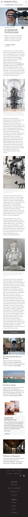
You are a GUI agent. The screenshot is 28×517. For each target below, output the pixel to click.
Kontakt (13, 470)
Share (22, 27)
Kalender (14, 502)
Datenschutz (9, 473)
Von (14, 395)
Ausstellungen (9, 4)
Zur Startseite (13, 332)
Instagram (24, 476)
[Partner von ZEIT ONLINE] (15, 1)
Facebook (20, 476)
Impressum (19, 470)
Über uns (8, 470)
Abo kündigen (14, 512)
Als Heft (7, 433)
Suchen (26, 1)
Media (14, 509)
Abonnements (14, 495)
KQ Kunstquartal (14, 491)
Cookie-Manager (17, 473)
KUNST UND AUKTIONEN (14, 488)
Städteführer (14, 505)
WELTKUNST (14, 484)
